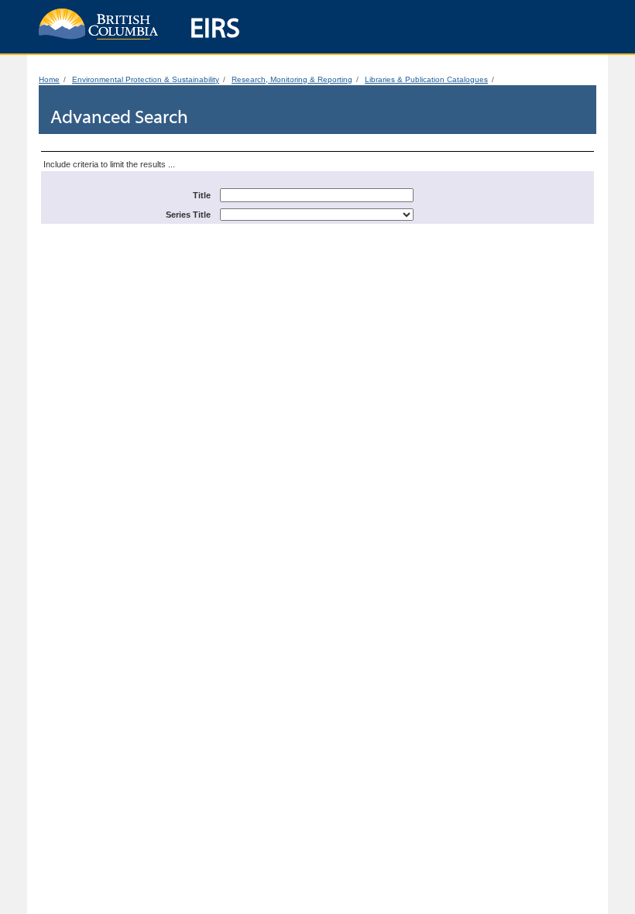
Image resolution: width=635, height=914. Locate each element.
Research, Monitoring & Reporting (292, 79)
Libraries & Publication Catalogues (426, 79)
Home (49, 79)
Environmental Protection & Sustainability (145, 79)
